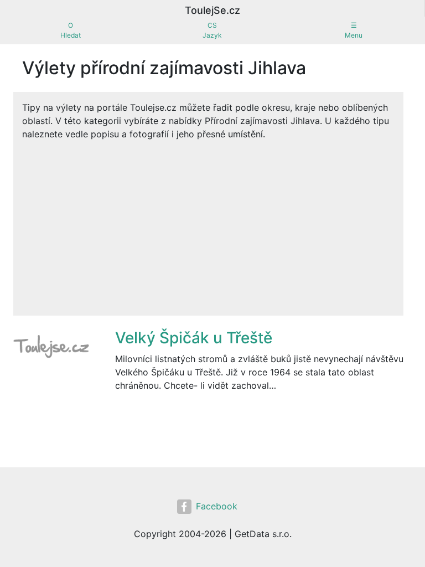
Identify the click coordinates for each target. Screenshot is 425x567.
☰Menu (353, 30)
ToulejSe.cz (212, 10)
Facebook (216, 506)
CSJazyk (212, 30)
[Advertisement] (208, 223)
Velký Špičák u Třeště (193, 337)
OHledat (70, 30)
